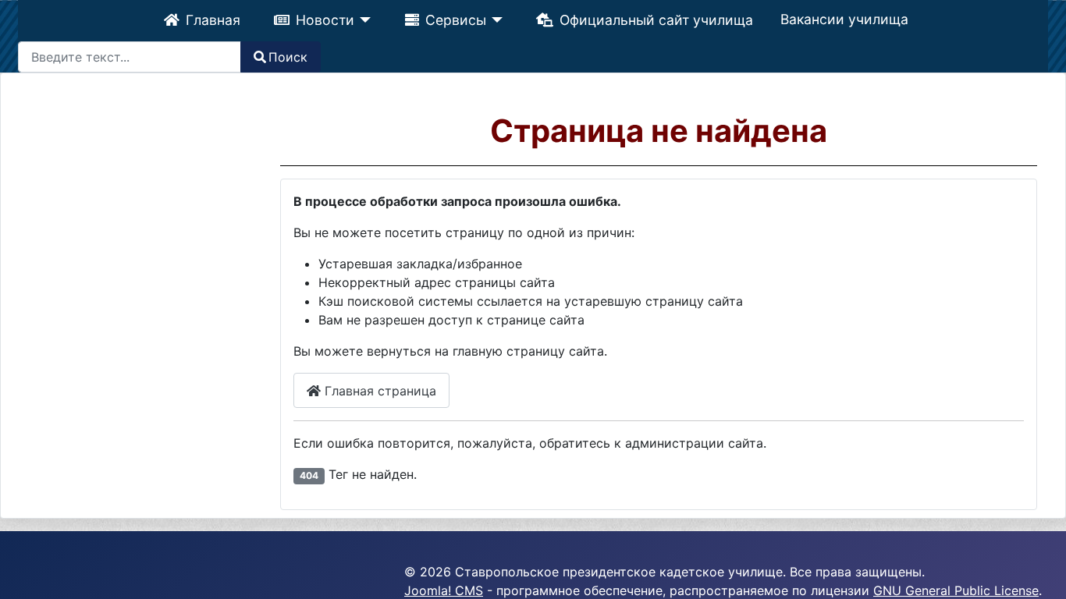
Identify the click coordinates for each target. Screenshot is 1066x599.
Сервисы (455, 20)
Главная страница (378, 391)
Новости (322, 20)
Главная (210, 20)
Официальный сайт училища (658, 20)
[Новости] (361, 20)
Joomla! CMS (443, 590)
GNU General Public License (956, 590)
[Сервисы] (496, 20)
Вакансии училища (847, 19)
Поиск (287, 57)
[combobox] (129, 57)
